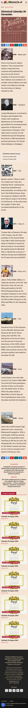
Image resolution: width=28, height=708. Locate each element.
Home (2, 7)
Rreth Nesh (4, 701)
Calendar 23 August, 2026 (9, 159)
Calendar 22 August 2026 (9, 566)
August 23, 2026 (5, 518)
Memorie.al (4, 703)
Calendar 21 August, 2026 (9, 591)
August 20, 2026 (5, 543)
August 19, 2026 (5, 617)
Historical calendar (9, 7)
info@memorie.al (14, 681)
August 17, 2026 (5, 642)
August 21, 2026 (5, 568)
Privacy (11, 701)
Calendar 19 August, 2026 (9, 640)
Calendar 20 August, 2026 (9, 615)
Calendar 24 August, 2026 (9, 156)
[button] (3, 704)
